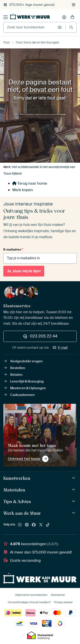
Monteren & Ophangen (28, 388)
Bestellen (17, 368)
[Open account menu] (64, 17)
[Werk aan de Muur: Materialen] (74, 490)
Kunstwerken (16, 478)
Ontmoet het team (24, 458)
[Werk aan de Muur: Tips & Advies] (74, 501)
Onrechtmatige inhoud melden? (29, 602)
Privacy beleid (63, 602)
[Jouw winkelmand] (72, 17)
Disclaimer (58, 595)
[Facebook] (33, 525)
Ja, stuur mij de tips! (24, 271)
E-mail (63, 347)
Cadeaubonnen (22, 395)
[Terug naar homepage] (30, 16)
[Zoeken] (71, 27)
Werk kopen (22, 189)
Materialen (14, 489)
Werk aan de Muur (22, 513)
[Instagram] (19, 525)
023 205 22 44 (43, 336)
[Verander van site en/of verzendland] (73, 5)
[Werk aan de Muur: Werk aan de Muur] (74, 513)
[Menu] (5, 17)
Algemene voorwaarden (31, 595)
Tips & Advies (17, 501)
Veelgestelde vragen (26, 361)
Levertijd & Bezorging (27, 381)
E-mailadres (13, 249)
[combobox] (29, 27)
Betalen (16, 374)
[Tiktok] (47, 525)
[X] (40, 525)
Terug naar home (31, 183)
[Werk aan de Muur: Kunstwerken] (74, 478)
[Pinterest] (26, 525)
